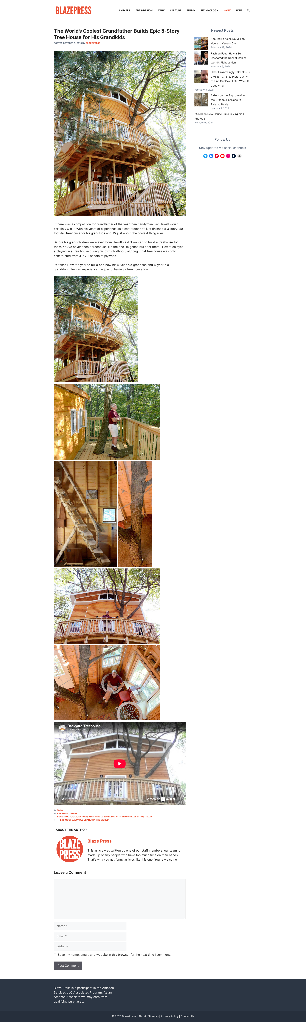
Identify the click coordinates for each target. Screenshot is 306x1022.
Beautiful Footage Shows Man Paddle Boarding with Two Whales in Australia (104, 816)
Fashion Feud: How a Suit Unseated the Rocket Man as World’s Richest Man (228, 58)
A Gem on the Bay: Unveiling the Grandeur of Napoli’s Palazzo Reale (228, 100)
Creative (62, 813)
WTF (239, 10)
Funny (191, 10)
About (142, 1016)
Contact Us (187, 1016)
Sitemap (153, 1016)
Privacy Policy (169, 1016)
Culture (176, 10)
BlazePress (129, 1016)
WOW (227, 10)
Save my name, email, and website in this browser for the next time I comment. (114, 954)
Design (73, 813)
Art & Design (143, 10)
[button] (248, 10)
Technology (209, 10)
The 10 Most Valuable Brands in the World (83, 819)
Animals (124, 10)
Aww (161, 10)
